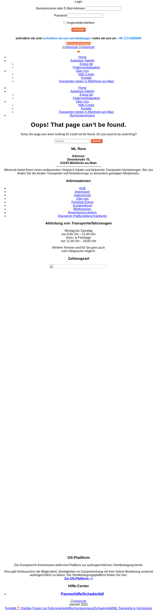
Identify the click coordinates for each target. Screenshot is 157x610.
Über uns (82, 198)
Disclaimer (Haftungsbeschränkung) (82, 216)
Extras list (86, 64)
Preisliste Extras (82, 202)
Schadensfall (104, 608)
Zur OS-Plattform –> (78, 578)
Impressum (82, 191)
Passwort (60, 15)
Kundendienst (82, 205)
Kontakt (86, 77)
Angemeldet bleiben (80, 22)
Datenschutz (82, 195)
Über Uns (82, 71)
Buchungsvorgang (78, 43)
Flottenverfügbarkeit (86, 67)
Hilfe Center (86, 74)
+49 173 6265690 (129, 38)
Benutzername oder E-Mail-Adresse (60, 8)
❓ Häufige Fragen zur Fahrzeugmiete (42, 608)
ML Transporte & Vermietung (132, 608)
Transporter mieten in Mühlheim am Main (86, 81)
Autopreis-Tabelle (82, 60)
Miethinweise (82, 209)
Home (82, 57)
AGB (82, 188)
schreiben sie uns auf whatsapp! (66, 38)
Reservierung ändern (82, 212)
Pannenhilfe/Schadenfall (82, 594)
